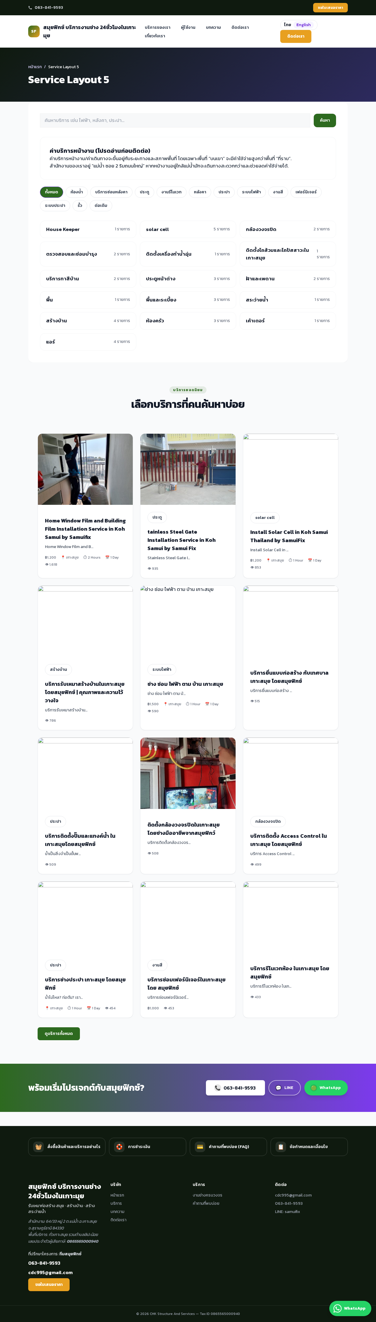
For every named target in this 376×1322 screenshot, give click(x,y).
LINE (284, 1087)
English (303, 25)
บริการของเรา (157, 27)
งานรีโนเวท (172, 192)
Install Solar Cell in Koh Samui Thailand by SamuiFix (289, 536)
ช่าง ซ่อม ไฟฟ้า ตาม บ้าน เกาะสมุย (185, 684)
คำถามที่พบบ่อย (206, 1203)
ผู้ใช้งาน (188, 27)
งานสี (278, 192)
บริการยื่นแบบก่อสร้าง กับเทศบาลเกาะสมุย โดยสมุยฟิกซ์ (289, 677)
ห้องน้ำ (76, 192)
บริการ (116, 1203)
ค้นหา (325, 120)
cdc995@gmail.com (50, 1272)
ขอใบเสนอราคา (330, 7)
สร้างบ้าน (58, 669)
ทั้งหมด (51, 192)
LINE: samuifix (287, 1212)
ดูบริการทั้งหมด (59, 1034)
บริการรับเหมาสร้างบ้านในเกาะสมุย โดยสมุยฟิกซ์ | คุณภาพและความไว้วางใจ (85, 692)
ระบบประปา (55, 205)
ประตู (144, 192)
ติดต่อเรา (240, 27)
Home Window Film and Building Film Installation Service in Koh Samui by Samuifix (85, 529)
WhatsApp (326, 1087)
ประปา (224, 192)
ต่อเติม (101, 205)
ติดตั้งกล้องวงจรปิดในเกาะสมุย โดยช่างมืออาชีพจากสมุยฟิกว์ (183, 829)
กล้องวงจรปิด (268, 821)
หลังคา (200, 192)
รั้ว (80, 205)
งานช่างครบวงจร (207, 1195)
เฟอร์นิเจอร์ (306, 192)
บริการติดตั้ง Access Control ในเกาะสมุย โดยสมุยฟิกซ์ (288, 840)
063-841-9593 (49, 8)
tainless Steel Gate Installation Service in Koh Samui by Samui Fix (181, 540)
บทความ (213, 27)
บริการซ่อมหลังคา (111, 192)
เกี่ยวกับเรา (155, 36)
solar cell (265, 518)
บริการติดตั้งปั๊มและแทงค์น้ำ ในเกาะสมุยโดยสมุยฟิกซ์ (80, 840)
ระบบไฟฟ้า (251, 192)
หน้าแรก (35, 67)
